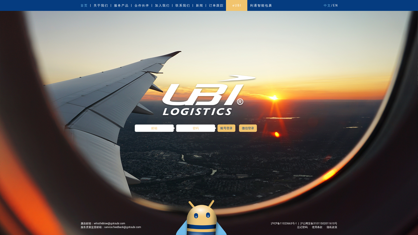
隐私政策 (332, 227)
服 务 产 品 (121, 5)
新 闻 (199, 5)
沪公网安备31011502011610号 (318, 223)
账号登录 (226, 128)
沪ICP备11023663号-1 (284, 223)
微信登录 (248, 128)
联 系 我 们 (182, 5)
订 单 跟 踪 (216, 5)
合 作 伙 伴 (142, 5)
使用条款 (317, 227)
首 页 (84, 5)
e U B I (237, 5)
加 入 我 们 (162, 5)
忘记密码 (302, 227)
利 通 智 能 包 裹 (261, 5)
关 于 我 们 (101, 5)
